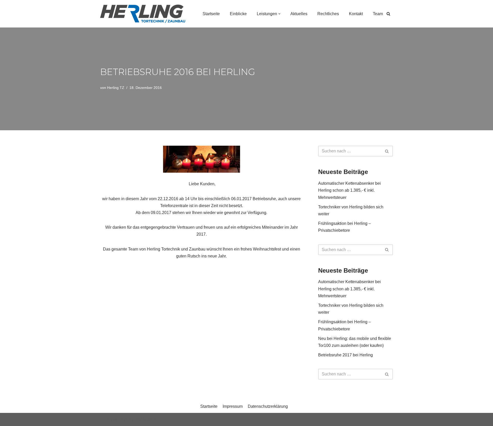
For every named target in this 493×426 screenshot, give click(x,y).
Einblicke (238, 14)
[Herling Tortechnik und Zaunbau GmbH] (142, 14)
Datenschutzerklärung (268, 406)
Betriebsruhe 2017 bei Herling (345, 355)
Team (378, 14)
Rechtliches (328, 14)
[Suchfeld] (388, 14)
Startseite (211, 14)
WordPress (151, 419)
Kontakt (356, 14)
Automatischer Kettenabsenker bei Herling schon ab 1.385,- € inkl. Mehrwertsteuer (349, 190)
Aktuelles (298, 14)
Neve (105, 419)
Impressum (233, 406)
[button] (279, 14)
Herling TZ (115, 88)
